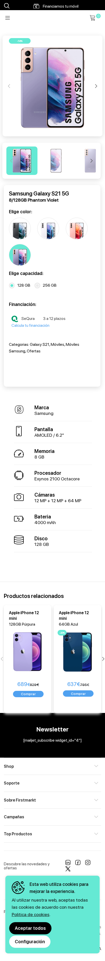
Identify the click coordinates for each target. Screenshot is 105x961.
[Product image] (28, 650)
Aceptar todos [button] (30, 928)
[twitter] (68, 870)
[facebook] (78, 863)
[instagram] (88, 863)
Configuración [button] (30, 941)
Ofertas (34, 351)
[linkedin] (68, 863)
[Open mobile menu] (8, 18)
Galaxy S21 (39, 344)
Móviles (57, 344)
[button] (28, 694)
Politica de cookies (30, 914)
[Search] (6, 6)
